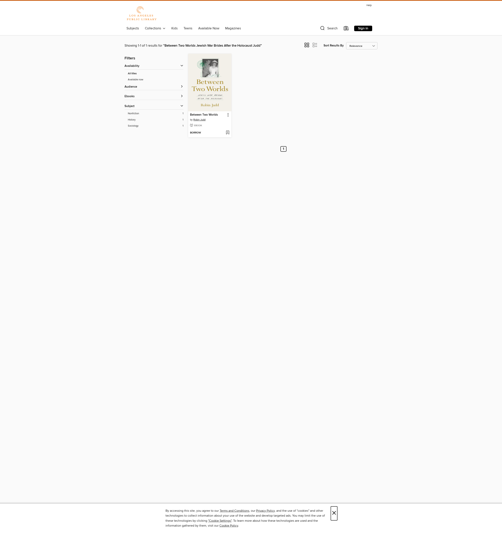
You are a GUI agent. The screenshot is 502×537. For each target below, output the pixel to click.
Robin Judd (199, 119)
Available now (135, 79)
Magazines (233, 28)
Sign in (363, 28)
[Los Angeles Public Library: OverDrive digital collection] (142, 13)
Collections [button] (154, 28)
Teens (188, 28)
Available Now (208, 28)
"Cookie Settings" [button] (220, 521)
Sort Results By (334, 45)
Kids (174, 28)
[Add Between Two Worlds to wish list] (227, 132)
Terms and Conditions (234, 511)
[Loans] (346, 29)
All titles (132, 73)
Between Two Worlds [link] (204, 115)
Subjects (132, 28)
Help (369, 5)
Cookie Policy (228, 526)
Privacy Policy (265, 511)
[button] (328, 29)
